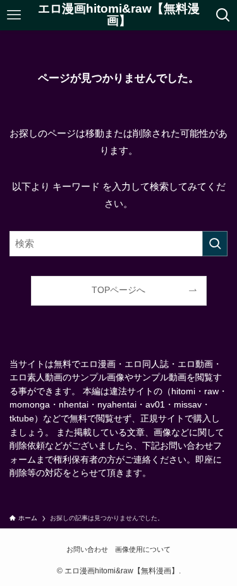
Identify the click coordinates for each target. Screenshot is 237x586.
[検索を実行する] (215, 243)
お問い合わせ (87, 549)
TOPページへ (118, 290)
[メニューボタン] (14, 15)
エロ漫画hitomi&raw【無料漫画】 (119, 15)
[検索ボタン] (223, 15)
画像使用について (143, 549)
